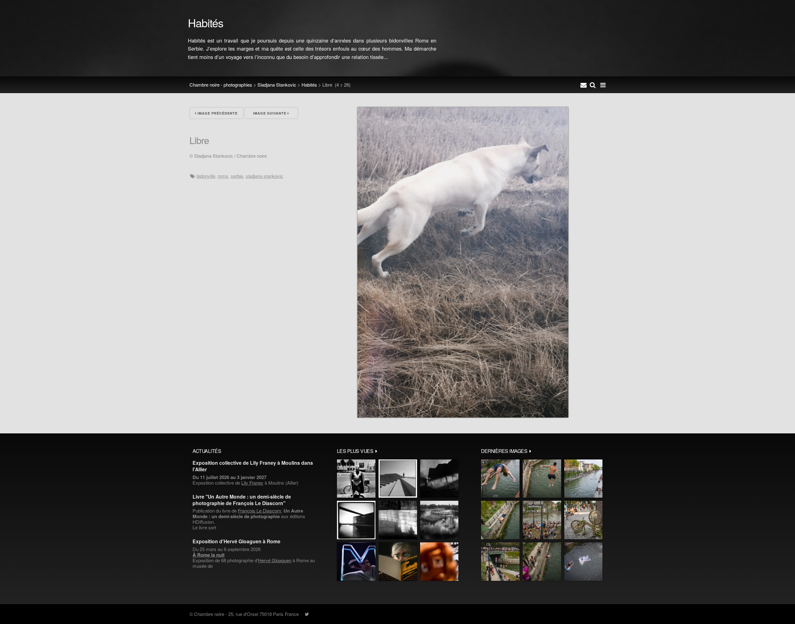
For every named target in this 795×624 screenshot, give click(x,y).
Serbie (237, 176)
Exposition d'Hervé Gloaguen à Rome (236, 541)
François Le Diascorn (259, 510)
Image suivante (270, 113)
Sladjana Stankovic (276, 84)
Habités (309, 84)
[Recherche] (592, 84)
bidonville (206, 176)
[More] (376, 450)
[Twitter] (307, 614)
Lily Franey (252, 482)
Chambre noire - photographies (220, 84)
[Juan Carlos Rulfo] (439, 561)
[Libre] (462, 415)
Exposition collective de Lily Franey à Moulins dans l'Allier (253, 466)
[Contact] (583, 84)
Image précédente (217, 113)
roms (223, 176)
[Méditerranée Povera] (398, 478)
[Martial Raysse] (356, 561)
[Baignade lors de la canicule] (500, 478)
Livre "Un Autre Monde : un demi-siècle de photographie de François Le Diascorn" (242, 500)
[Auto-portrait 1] (398, 520)
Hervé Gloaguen (274, 560)
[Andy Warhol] (398, 561)
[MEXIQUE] (356, 478)
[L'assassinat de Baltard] (439, 478)
